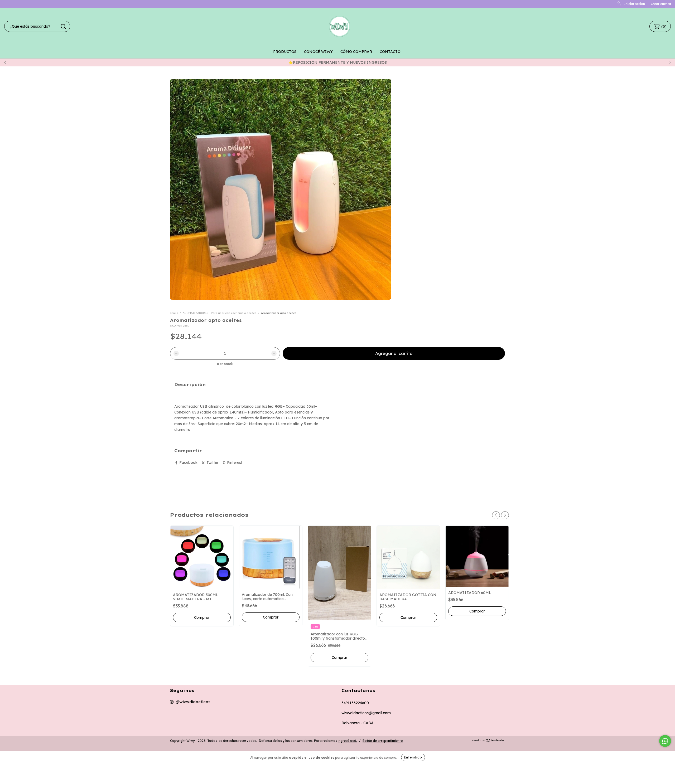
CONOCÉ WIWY (318, 51)
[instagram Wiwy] (190, 702)
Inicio (174, 313)
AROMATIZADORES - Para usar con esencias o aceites (220, 313)
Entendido (413, 757)
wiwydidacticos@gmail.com (366, 713)
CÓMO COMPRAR (356, 51)
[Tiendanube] (488, 741)
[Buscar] (63, 26)
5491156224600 (355, 702)
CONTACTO (390, 51)
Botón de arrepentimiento (383, 741)
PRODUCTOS (284, 51)
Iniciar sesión (634, 4)
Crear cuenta (661, 4)
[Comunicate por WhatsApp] (665, 741)
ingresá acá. (347, 741)
